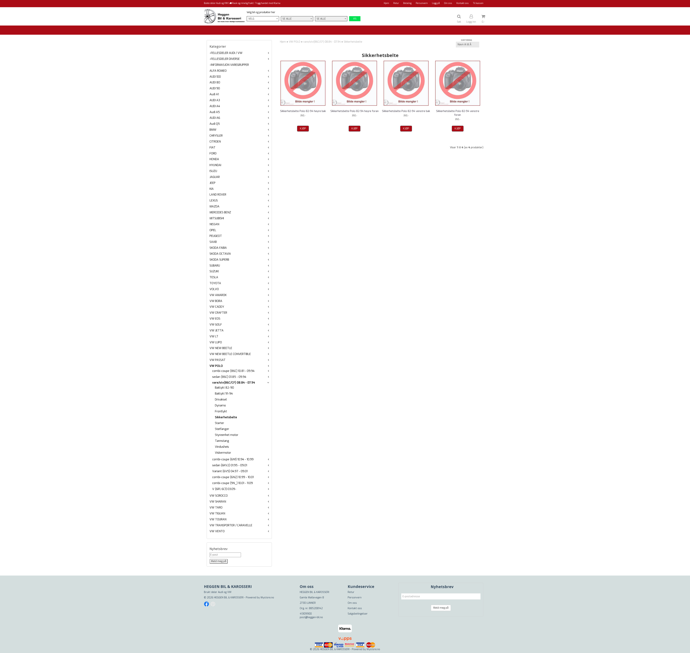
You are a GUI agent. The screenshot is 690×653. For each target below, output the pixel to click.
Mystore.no (267, 597)
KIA (212, 189)
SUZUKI (214, 271)
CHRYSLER (216, 136)
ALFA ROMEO (218, 71)
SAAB (213, 242)
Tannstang (222, 441)
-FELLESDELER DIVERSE (225, 59)
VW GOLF (216, 324)
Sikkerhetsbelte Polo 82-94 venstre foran (457, 113)
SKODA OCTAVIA (220, 254)
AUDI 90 (215, 88)
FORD (213, 153)
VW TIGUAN (217, 513)
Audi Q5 (215, 124)
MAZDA (214, 206)
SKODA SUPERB (219, 260)
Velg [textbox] (251, 18)
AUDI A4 (215, 106)
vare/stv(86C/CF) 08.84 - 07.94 (233, 382)
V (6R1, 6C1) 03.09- (224, 489)
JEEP (212, 183)
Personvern (422, 3)
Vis (354, 18)
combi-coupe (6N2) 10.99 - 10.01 (233, 477)
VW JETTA (217, 330)
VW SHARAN (218, 501)
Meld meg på (440, 608)
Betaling (407, 3)
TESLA (214, 277)
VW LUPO (216, 342)
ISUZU (213, 171)
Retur (396, 3)
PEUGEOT (216, 236)
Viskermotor (223, 453)
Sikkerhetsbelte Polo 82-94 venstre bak (406, 111)
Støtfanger (222, 429)
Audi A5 (215, 112)
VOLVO (214, 289)
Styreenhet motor (226, 435)
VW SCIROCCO (219, 496)
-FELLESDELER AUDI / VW (226, 53)
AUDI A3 (215, 100)
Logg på (436, 3)
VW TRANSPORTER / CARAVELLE (231, 525)
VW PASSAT (218, 360)
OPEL (213, 230)
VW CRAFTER (218, 313)
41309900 (306, 613)
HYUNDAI (215, 165)
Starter (219, 423)
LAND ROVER (218, 194)
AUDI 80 (215, 82)
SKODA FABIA (218, 248)
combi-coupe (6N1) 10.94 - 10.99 (233, 459)
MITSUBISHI (217, 218)
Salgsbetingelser (358, 613)
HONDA (214, 159)
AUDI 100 (215, 77)
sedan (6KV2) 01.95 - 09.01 (229, 465)
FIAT (212, 147)
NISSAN (214, 224)
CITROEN (215, 141)
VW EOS (215, 318)
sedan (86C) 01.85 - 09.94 (229, 377)
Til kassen (478, 3)
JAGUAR (215, 177)
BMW (213, 130)
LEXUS (214, 200)
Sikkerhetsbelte (226, 417)
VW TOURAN (218, 519)
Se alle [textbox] (287, 18)
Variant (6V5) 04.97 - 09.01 (230, 471)
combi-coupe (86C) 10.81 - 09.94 (233, 371)
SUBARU (215, 265)
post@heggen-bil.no (311, 617)
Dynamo (220, 405)
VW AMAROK (218, 295)
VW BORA (216, 301)
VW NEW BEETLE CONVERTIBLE (230, 354)
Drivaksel (221, 399)
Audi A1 (214, 94)
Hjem (386, 3)
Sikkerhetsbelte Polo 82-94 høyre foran (354, 111)
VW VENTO (217, 531)
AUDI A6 (215, 118)
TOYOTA (215, 283)
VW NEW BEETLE (221, 348)
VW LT (214, 336)
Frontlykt (221, 411)
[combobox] (263, 18)
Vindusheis (222, 447)
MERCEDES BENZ (220, 212)
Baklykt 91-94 (224, 393)
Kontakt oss (462, 3)
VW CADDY (217, 307)
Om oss (448, 3)
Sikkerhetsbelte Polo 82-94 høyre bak (303, 111)
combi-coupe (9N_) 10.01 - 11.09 (232, 483)
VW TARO (216, 507)
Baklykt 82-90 (224, 387)
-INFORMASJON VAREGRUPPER (229, 65)
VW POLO (216, 366)
